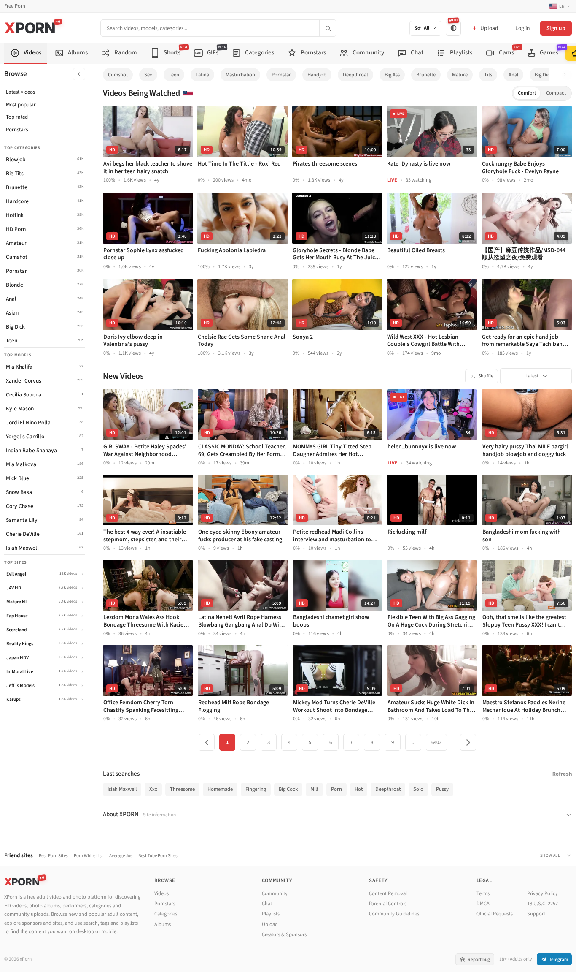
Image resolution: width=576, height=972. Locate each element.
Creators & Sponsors (284, 934)
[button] (567, 75)
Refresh (562, 774)
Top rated (17, 117)
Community (275, 893)
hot (359, 789)
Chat (267, 903)
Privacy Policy (542, 893)
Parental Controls (387, 903)
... (413, 742)
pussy (442, 789)
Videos (161, 893)
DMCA (483, 903)
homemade (220, 789)
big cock (288, 789)
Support (536, 914)
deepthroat (355, 75)
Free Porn (14, 6)
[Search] (327, 28)
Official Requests (494, 914)
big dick (543, 75)
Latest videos (20, 92)
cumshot (118, 75)
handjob (316, 75)
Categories (165, 914)
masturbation (240, 75)
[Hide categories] (79, 74)
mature (460, 75)
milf (314, 789)
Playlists (271, 914)
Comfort (527, 93)
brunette (426, 75)
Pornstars (17, 129)
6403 (436, 742)
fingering (255, 789)
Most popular (21, 105)
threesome (182, 789)
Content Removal (388, 893)
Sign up (555, 28)
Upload (270, 924)
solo (418, 789)
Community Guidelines (394, 914)
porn (336, 789)
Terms (483, 893)
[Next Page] (468, 742)
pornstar (281, 75)
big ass (392, 75)
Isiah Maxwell (122, 789)
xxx (153, 789)
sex (148, 75)
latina (202, 75)
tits (488, 75)
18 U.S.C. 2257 (542, 903)
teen (174, 75)
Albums (162, 924)
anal (513, 75)
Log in (522, 28)
